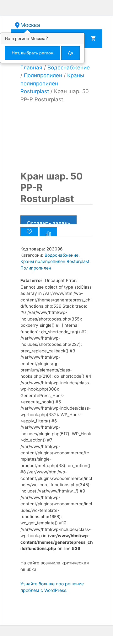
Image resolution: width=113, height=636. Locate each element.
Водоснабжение (68, 67)
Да (70, 52)
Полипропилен (43, 75)
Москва (30, 25)
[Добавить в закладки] (29, 231)
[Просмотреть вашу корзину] (93, 38)
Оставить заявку (48, 222)
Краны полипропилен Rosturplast (52, 83)
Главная (31, 67)
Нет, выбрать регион (32, 52)
